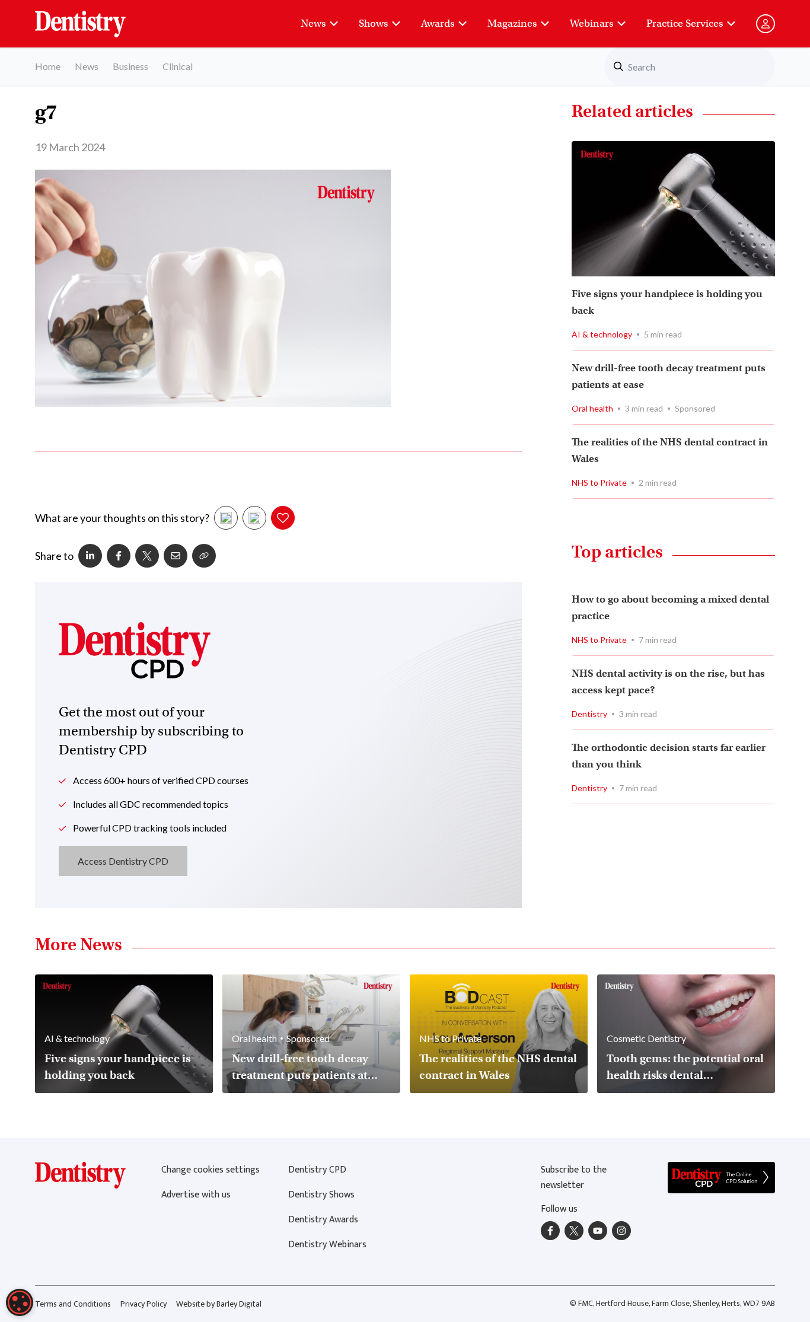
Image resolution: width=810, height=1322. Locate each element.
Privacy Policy (143, 1304)
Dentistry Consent (94, 18)
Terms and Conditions (73, 1304)
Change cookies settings (210, 1170)
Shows (373, 23)
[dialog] (19, 1302)
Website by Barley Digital (219, 1304)
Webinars (591, 23)
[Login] (765, 23)
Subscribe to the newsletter (574, 1177)
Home (47, 66)
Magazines (512, 23)
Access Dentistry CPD (123, 861)
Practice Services (684, 23)
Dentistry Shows (321, 1195)
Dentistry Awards (323, 1220)
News (313, 23)
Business (130, 66)
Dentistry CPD (317, 1170)
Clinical (177, 66)
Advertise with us (196, 1195)
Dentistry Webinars (327, 1245)
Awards (437, 23)
